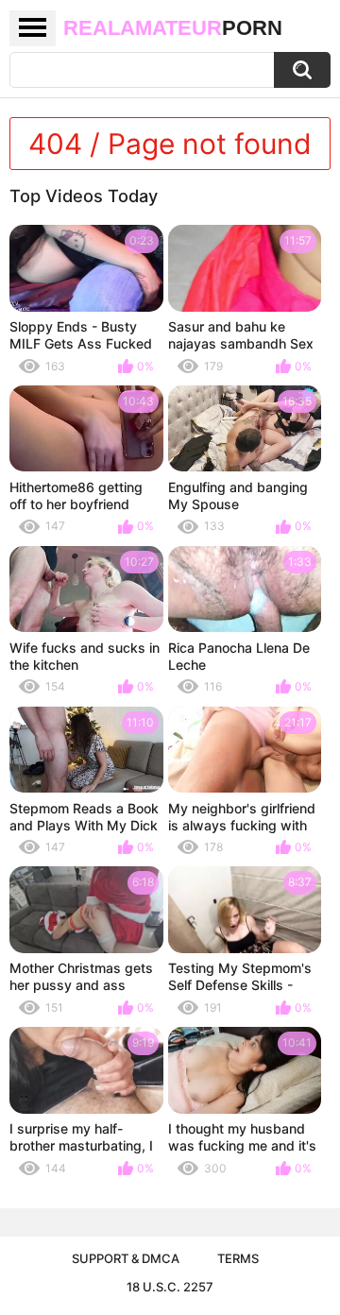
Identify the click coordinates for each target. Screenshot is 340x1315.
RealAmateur (172, 28)
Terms (238, 1258)
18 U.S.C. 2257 (170, 1286)
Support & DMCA (125, 1258)
